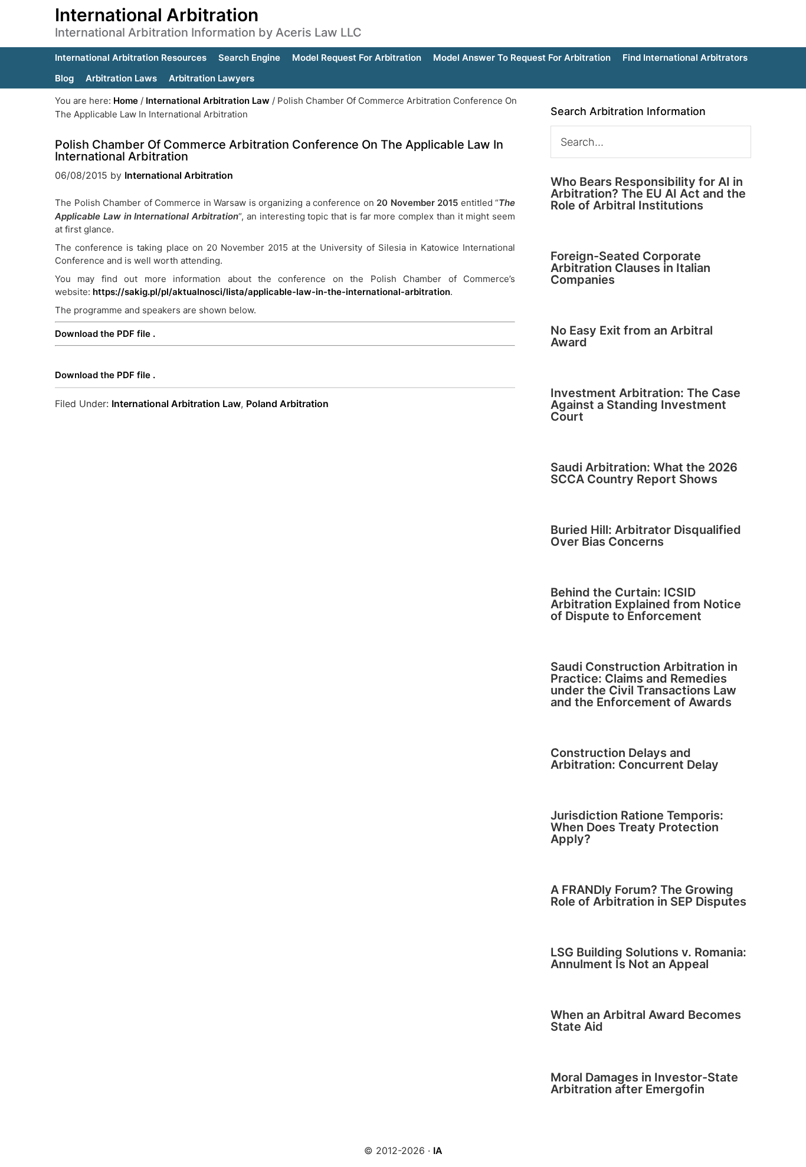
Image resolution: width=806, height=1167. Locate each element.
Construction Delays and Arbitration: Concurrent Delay (635, 759)
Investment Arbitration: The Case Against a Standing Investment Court (646, 405)
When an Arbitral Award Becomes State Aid (646, 1021)
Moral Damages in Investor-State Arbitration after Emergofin (644, 1083)
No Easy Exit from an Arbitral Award (632, 336)
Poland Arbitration (287, 403)
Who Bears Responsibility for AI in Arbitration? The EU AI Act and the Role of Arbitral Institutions (648, 193)
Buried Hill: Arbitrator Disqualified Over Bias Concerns (646, 536)
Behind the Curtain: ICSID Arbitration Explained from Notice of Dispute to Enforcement (646, 604)
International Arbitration (156, 14)
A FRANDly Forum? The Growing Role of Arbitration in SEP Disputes (648, 896)
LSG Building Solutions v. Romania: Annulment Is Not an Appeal (648, 958)
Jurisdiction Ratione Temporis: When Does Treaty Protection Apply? (637, 827)
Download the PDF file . (105, 333)
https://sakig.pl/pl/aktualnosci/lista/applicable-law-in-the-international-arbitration (271, 291)
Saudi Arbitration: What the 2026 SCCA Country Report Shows (644, 473)
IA (438, 1150)
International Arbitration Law (176, 403)
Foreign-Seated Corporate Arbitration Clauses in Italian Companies (630, 268)
